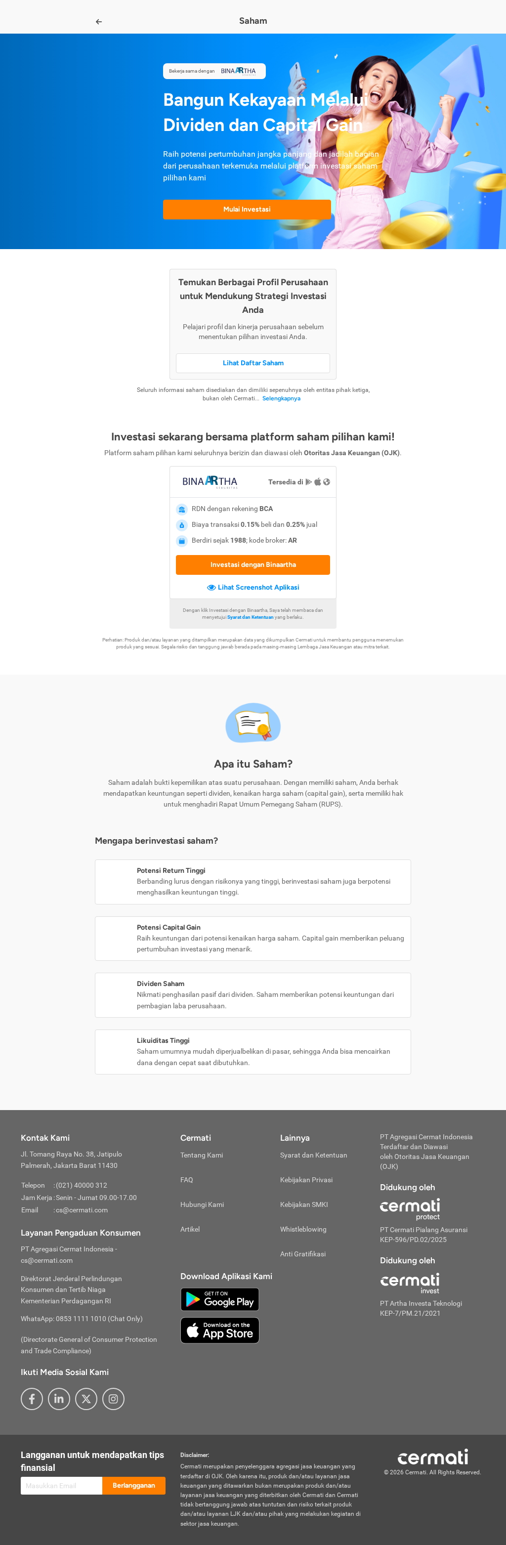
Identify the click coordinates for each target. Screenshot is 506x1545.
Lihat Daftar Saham (253, 363)
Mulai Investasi (247, 209)
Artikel (190, 1229)
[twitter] (86, 1399)
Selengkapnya (281, 398)
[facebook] (32, 1399)
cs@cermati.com (82, 1210)
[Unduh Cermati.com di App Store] (219, 1329)
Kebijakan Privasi (306, 1180)
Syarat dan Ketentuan (313, 1155)
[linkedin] (59, 1399)
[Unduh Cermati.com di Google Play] (219, 1298)
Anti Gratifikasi (303, 1254)
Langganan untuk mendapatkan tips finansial (92, 1461)
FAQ (186, 1180)
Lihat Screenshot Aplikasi (258, 587)
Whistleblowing (303, 1229)
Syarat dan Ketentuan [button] (250, 617)
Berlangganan (134, 1485)
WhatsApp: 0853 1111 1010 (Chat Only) (82, 1319)
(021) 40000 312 (81, 1185)
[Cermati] (433, 1456)
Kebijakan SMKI (304, 1204)
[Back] (99, 22)
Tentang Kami (201, 1155)
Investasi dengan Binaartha (253, 564)
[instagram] (113, 1399)
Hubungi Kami (202, 1204)
